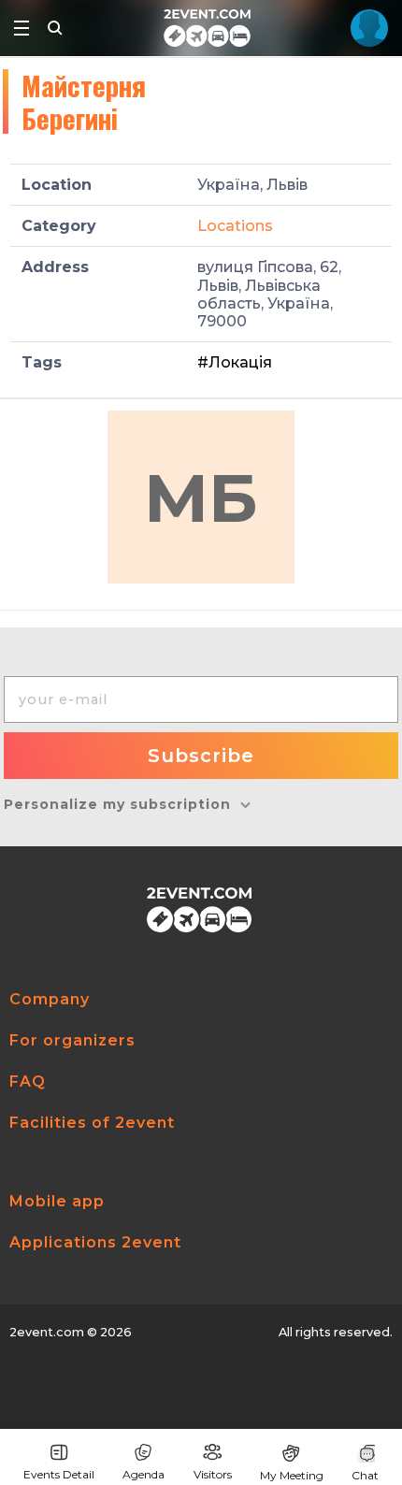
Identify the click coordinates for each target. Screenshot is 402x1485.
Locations (235, 226)
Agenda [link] (143, 1474)
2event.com (46, 1332)
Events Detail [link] (58, 1474)
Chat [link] (365, 1475)
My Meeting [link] (291, 1475)
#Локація (234, 362)
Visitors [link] (213, 1474)
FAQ (27, 1081)
